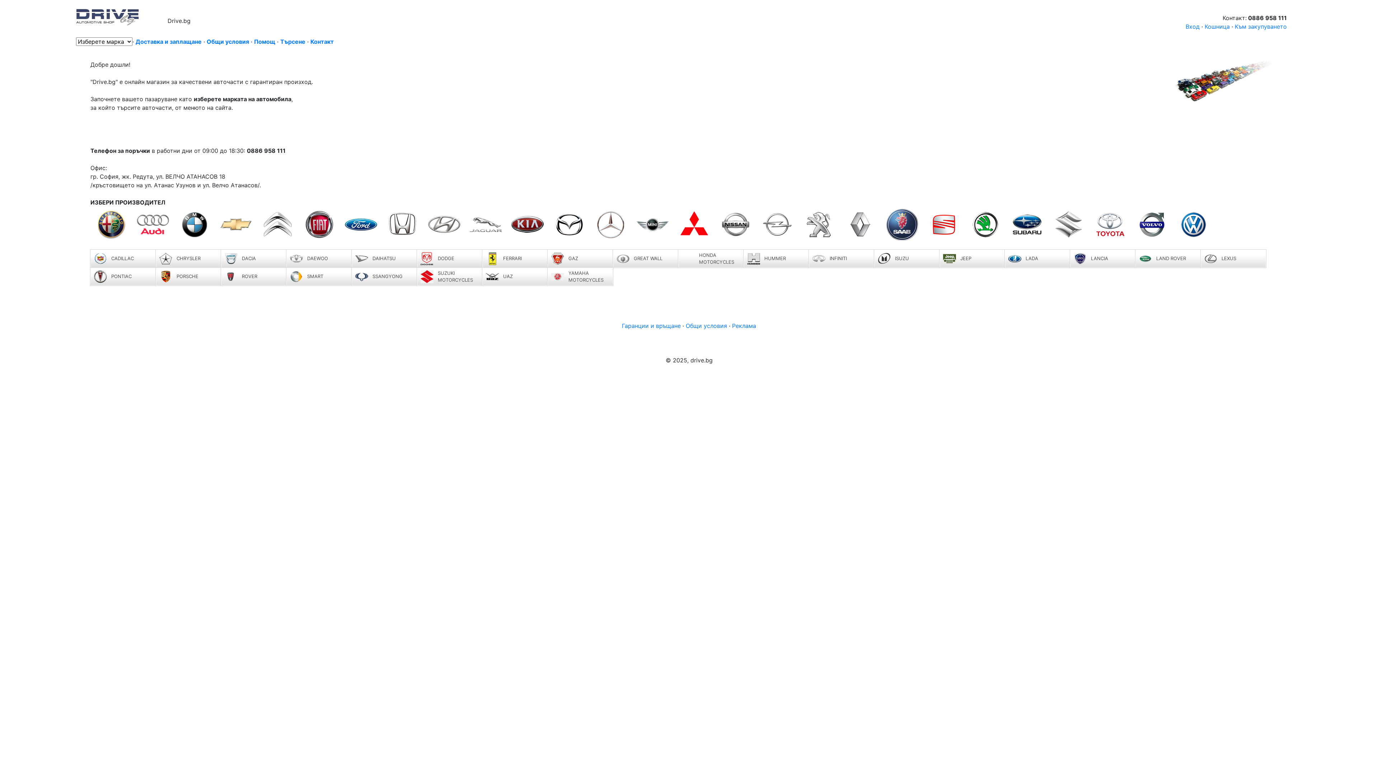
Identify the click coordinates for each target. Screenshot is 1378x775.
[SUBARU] (1027, 225)
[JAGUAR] (486, 225)
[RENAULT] (860, 225)
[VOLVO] (1152, 225)
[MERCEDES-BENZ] (611, 225)
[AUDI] (153, 225)
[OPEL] (777, 225)
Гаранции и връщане (652, 325)
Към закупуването (1261, 26)
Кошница (1217, 26)
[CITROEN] (278, 225)
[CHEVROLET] (236, 225)
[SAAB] (902, 225)
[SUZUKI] (1069, 225)
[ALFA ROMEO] (111, 225)
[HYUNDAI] (444, 225)
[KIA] (527, 225)
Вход (1193, 26)
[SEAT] (944, 225)
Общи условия (707, 325)
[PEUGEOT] (819, 225)
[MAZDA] (569, 225)
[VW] (1193, 225)
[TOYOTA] (1110, 225)
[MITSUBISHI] (694, 225)
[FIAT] (319, 225)
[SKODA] (985, 225)
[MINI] (652, 225)
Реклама (744, 325)
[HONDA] (403, 225)
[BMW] (194, 225)
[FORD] (361, 225)
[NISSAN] (736, 225)
